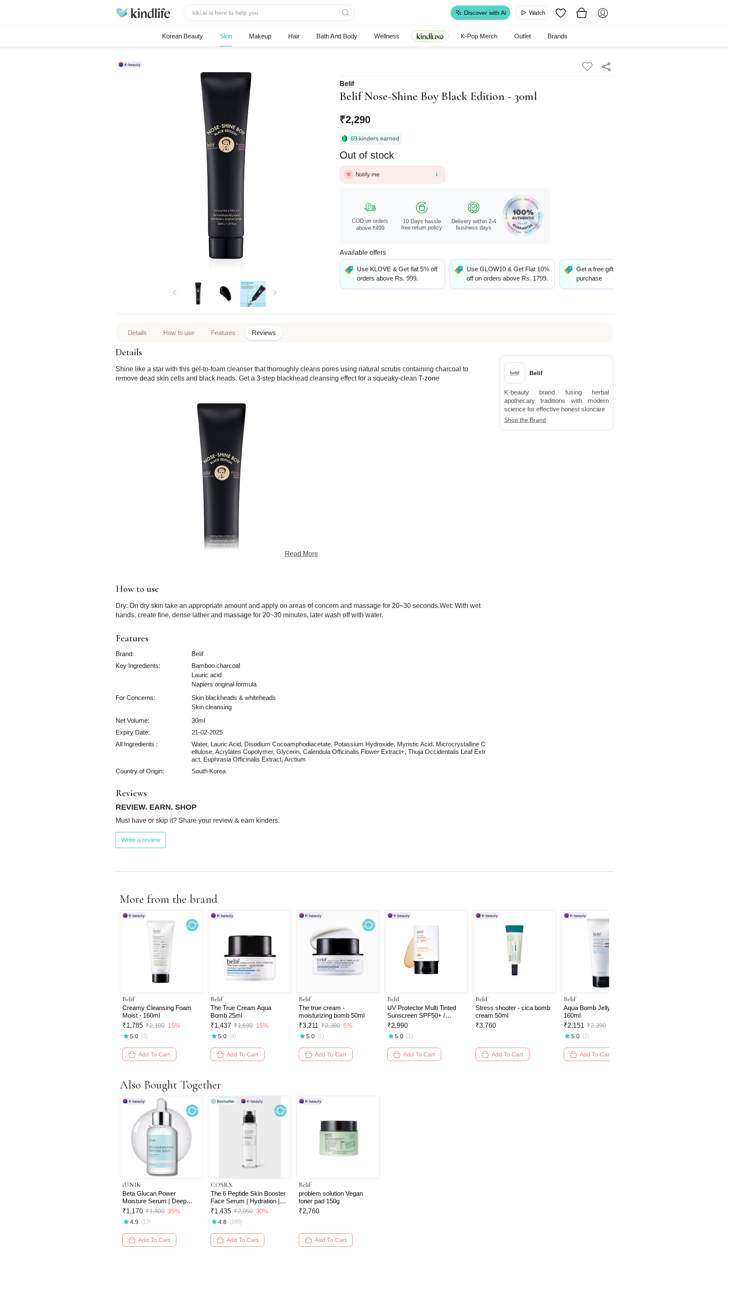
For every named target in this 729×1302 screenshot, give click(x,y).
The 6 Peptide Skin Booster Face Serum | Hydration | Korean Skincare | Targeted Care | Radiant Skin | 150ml (248, 1197)
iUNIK (131, 1185)
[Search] (346, 12)
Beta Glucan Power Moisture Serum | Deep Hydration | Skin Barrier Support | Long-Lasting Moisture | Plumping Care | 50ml (159, 1197)
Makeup (260, 36)
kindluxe (430, 36)
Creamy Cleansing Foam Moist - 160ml (157, 1011)
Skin (226, 36)
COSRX (221, 1185)
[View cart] (581, 12)
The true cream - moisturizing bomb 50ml (331, 1011)
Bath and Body (336, 36)
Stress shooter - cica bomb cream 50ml (512, 1011)
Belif (347, 84)
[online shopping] (143, 12)
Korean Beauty (182, 36)
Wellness (387, 36)
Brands (557, 36)
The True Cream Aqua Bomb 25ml (241, 1011)
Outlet (522, 36)
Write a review (140, 839)
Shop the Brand (525, 419)
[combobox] (269, 12)
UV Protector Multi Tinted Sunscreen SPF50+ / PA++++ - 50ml (421, 1011)
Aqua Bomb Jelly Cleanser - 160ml (602, 1011)
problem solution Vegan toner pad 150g (331, 1197)
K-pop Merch (479, 36)
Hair (294, 36)
